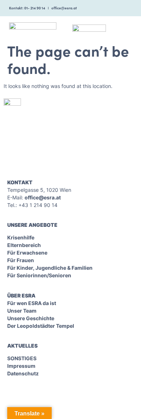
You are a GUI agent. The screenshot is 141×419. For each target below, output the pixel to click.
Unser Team (22, 311)
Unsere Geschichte (30, 318)
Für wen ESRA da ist (31, 303)
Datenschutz (23, 373)
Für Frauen (20, 260)
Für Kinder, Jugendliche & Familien (50, 268)
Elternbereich (24, 245)
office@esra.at (43, 197)
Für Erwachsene (27, 253)
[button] (127, 28)
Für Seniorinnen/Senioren (39, 275)
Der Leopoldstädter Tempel (40, 326)
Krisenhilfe (20, 237)
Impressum (21, 366)
